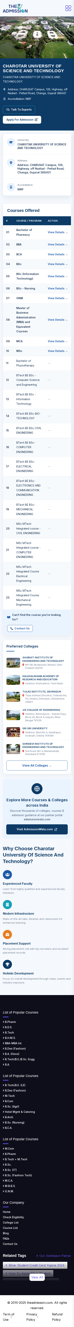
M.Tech (9, 1095)
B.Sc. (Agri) (11, 1106)
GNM (19, 298)
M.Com (9, 1148)
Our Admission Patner (55, 1256)
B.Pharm (10, 1021)
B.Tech (9, 1032)
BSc (19, 264)
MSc (19, 351)
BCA (19, 254)
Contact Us (22, 628)
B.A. (7, 1064)
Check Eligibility (13, 1217)
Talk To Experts (21, 109)
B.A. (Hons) (11, 1053)
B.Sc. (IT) (10, 1170)
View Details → (58, 232)
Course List (10, 1227)
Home (6, 1211)
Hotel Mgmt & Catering (19, 1111)
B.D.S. (8, 1027)
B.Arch (8, 1117)
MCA (19, 341)
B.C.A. (8, 1127)
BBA (18, 244)
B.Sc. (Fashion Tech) (18, 1175)
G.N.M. (9, 1191)
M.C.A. (8, 1180)
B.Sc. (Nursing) (14, 1122)
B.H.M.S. (10, 1037)
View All (37, 1277)
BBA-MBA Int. (13, 1043)
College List (11, 1222)
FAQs (6, 1238)
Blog (6, 1233)
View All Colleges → (37, 765)
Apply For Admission (19, 119)
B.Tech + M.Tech (15, 1159)
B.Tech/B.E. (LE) (14, 1085)
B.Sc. (7, 1164)
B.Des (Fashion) (15, 1048)
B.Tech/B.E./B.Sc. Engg (19, 1059)
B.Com (8, 1101)
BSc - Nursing (25, 288)
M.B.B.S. (10, 1186)
